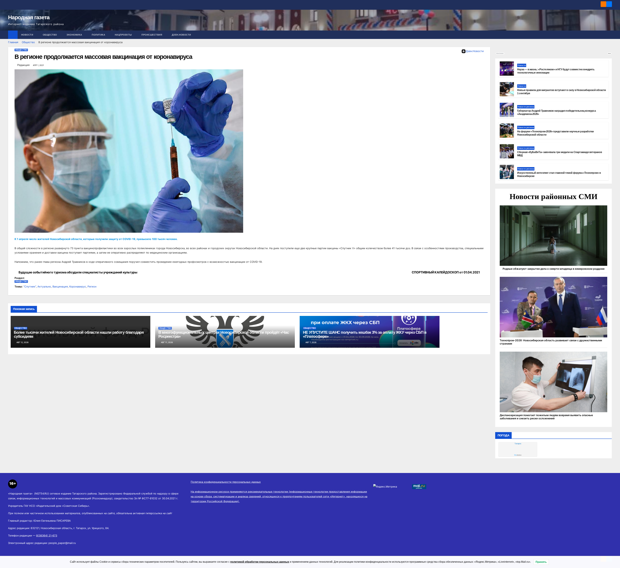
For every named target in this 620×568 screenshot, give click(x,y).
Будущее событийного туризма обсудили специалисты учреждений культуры (78, 272)
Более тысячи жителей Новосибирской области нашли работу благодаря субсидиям (79, 334)
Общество (50, 34)
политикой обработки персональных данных (259, 561)
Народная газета (29, 17)
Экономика (75, 34)
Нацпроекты (124, 34)
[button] (610, 34)
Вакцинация (60, 286)
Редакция (23, 65)
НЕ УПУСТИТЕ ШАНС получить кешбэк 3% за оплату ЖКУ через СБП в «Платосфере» (364, 334)
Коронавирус (77, 286)
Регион (92, 286)
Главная (13, 42)
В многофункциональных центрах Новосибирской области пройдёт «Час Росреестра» (223, 334)
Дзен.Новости (181, 34)
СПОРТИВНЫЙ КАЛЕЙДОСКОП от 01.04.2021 (446, 272)
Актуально (44, 286)
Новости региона (526, 267)
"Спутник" (29, 286)
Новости (27, 34)
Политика (99, 34)
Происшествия (152, 34)
